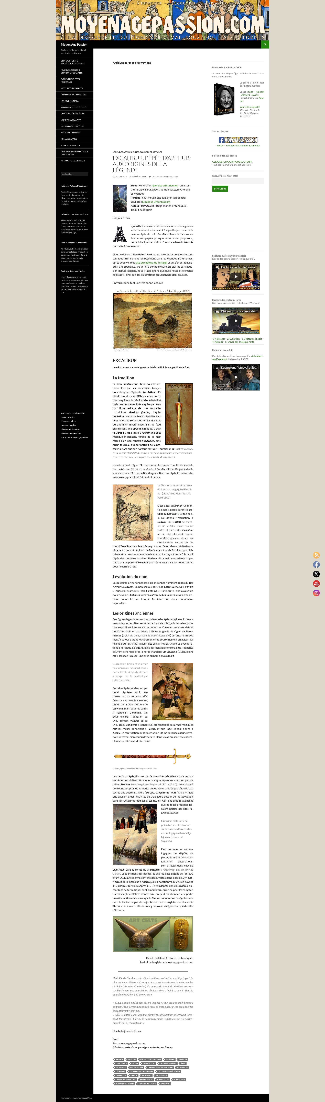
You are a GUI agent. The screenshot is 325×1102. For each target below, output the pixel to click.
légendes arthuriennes (165, 185)
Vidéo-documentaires (72, 88)
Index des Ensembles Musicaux (74, 214)
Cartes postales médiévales (72, 271)
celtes (135, 1063)
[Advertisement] (150, 111)
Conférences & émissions (73, 94)
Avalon (132, 1059)
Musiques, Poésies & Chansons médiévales (71, 71)
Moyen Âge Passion (74, 44)
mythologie (146, 1080)
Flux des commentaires (71, 433)
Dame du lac (149, 1063)
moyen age (161, 1075)
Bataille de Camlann (150, 1059)
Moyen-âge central (125, 1080)
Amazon (260, 91)
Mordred (146, 1075)
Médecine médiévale (70, 133)
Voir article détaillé (250, 106)
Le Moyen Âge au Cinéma (72, 113)
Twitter (220, 145)
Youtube (230, 145)
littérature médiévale (169, 1071)
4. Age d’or (218, 341)
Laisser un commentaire (164, 176)
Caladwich (121, 1063)
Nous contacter (68, 417)
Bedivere (170, 1059)
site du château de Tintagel (151, 262)
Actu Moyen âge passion (73, 161)
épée (183, 1063)
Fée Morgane (136, 1067)
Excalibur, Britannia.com (156, 201)
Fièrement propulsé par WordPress (76, 1098)
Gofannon (182, 1067)
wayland (165, 1084)
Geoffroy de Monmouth (160, 1067)
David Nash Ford (168, 1063)
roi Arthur (179, 1080)
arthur (119, 1059)
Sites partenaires (68, 421)
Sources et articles (151, 152)
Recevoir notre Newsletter (225, 176)
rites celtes (163, 1080)
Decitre (255, 94)
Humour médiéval (70, 101)
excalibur (121, 1067)
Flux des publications (70, 429)
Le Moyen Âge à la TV (71, 120)
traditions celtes (147, 1084)
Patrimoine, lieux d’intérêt (74, 107)
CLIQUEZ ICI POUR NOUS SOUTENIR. (232, 161)
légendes (120, 1071)
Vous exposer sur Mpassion (73, 413)
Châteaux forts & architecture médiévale (73, 62)
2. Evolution (233, 338)
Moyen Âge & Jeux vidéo (72, 126)
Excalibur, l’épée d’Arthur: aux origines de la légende (152, 163)
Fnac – (252, 91)
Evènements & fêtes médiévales (70, 80)
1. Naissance (218, 338)
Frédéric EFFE (139, 176)
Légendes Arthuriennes (126, 152)
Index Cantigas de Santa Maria (74, 242)
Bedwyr (183, 1059)
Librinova (245, 94)
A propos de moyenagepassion (74, 437)
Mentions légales (68, 425)
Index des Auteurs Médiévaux (74, 186)
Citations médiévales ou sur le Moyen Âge (74, 153)
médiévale (121, 1075)
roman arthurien (125, 1084)
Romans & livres (69, 139)
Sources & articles (70, 145)
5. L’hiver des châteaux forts (239, 341)
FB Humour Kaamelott (248, 145)
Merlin (134, 1075)
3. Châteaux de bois (252, 338)
